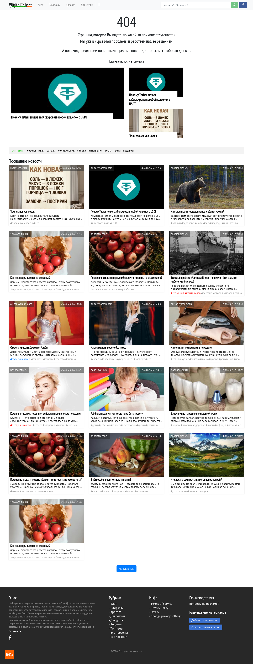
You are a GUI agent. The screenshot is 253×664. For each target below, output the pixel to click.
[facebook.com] (10, 638)
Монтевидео (193, 293)
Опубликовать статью (205, 627)
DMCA (155, 612)
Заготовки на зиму (112, 289)
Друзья (214, 359)
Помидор (48, 289)
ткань (204, 359)
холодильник (66, 150)
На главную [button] (126, 569)
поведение (109, 359)
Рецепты (116, 624)
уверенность (125, 359)
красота (60, 359)
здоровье (188, 223)
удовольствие (71, 289)
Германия (178, 293)
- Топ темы (116, 628)
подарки (128, 150)
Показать (14, 631)
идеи (41, 150)
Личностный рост (199, 491)
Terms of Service (161, 604)
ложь (231, 425)
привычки (142, 491)
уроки (141, 425)
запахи (51, 150)
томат (37, 289)
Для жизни (87, 5)
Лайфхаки (54, 5)
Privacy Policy (159, 608)
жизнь (61, 425)
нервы (176, 425)
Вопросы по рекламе (203, 604)
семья (108, 150)
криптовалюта (100, 223)
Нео (37, 223)
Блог (40, 5)
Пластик (187, 425)
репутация (226, 359)
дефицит (221, 425)
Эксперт (140, 359)
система (207, 293)
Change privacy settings (166, 616)
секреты (38, 359)
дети (117, 150)
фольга (107, 491)
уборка (81, 150)
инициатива (230, 223)
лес (207, 223)
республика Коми (22, 425)
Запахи (176, 223)
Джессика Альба (21, 359)
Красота (70, 5)
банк (58, 289)
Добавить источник (204, 620)
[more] (99, 5)
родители (152, 425)
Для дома (116, 620)
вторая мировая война (228, 293)
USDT (114, 223)
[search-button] (234, 5)
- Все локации (118, 637)
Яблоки (129, 289)
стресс (38, 425)
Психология (129, 425)
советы (31, 150)
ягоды (95, 289)
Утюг (186, 359)
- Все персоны (118, 633)
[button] (243, 5)
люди (199, 223)
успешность (179, 491)
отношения (95, 150)
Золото (195, 359)
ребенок (105, 425)
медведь (216, 223)
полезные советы (22, 223)
